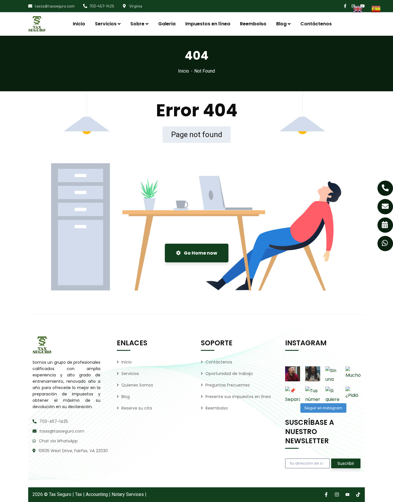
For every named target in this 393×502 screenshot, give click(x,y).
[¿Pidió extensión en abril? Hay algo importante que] (353, 394)
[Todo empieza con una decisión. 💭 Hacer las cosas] (292, 373)
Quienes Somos (137, 385)
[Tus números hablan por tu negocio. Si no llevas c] (312, 394)
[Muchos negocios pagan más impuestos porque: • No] (353, 373)
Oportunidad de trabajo (229, 373)
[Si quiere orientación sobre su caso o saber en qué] (332, 394)
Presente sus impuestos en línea (238, 396)
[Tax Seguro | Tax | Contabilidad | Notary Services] (58, 24)
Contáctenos (218, 362)
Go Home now (200, 253)
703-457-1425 (101, 5)
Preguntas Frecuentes (227, 385)
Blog (125, 396)
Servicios (130, 373)
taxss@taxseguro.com (55, 5)
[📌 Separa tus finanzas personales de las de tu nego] (292, 394)
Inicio (183, 71)
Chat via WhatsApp (58, 441)
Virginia (135, 5)
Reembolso (216, 408)
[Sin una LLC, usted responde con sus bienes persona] (332, 373)
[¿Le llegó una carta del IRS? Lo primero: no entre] (312, 373)
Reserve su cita (136, 408)
